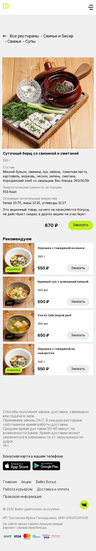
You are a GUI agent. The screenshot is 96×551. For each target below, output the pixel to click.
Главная (10, 482)
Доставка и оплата (53, 489)
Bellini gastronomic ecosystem (37, 509)
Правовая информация (22, 496)
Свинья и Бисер (58, 36)
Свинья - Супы (21, 41)
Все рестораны (24, 36)
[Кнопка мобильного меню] (90, 7)
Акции (26, 482)
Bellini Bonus (46, 482)
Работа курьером (17, 489)
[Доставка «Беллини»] (7, 6)
